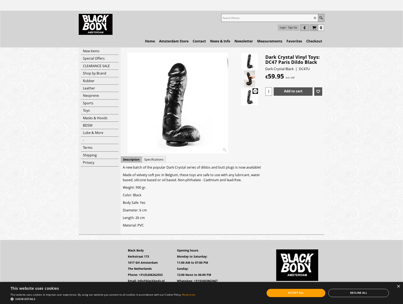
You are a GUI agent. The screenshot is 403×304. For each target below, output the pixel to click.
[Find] (321, 18)
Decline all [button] (358, 293)
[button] (103, 299)
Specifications (154, 159)
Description (131, 159)
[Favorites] (318, 92)
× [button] (398, 286)
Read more (189, 294)
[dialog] (201, 293)
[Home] (96, 24)
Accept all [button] (296, 293)
